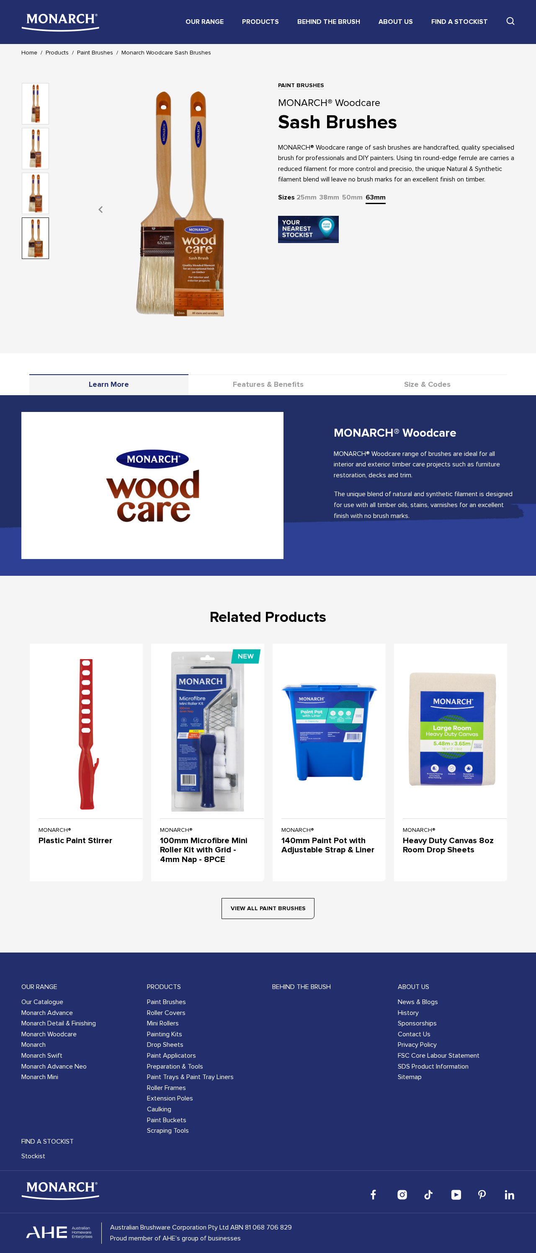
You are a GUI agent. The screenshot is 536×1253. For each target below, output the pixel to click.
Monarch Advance (47, 1013)
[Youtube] (456, 1195)
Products (260, 21)
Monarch (33, 1044)
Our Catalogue (42, 1002)
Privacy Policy (417, 1044)
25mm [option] (306, 197)
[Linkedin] (510, 1195)
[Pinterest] (483, 1195)
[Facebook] (376, 1195)
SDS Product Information (433, 1066)
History (408, 1013)
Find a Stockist (459, 21)
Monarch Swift (41, 1055)
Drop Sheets (165, 1044)
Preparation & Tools (175, 1066)
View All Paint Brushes (268, 908)
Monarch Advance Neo (54, 1066)
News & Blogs (418, 1002)
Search (510, 21)
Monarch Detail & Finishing (58, 1023)
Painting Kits (164, 1034)
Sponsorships (417, 1023)
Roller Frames (166, 1088)
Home (29, 53)
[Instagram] (402, 1195)
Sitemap (410, 1077)
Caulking (159, 1109)
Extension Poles (170, 1098)
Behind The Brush (328, 21)
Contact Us (414, 1034)
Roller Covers (166, 1013)
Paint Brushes (95, 53)
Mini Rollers (163, 1023)
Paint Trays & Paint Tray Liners (190, 1077)
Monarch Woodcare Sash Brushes (166, 53)
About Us (396, 21)
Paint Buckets (166, 1120)
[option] (180, 210)
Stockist (33, 1156)
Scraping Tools (168, 1130)
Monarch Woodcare (49, 1034)
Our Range (205, 21)
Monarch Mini (39, 1077)
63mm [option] (376, 197)
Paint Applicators (171, 1055)
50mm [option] (352, 197)
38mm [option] (329, 197)
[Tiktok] (429, 1195)
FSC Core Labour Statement (438, 1055)
